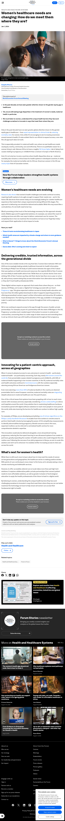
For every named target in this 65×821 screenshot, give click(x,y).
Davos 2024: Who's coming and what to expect (20, 247)
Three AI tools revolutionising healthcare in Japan (21, 231)
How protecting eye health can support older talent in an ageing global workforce (15, 697)
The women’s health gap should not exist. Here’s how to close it (16, 667)
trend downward (31, 383)
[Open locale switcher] (2, 816)
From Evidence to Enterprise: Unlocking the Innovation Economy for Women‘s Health (15, 728)
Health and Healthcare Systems (14, 10)
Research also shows (8, 194)
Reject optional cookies (50, 812)
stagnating (58, 392)
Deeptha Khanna (6, 85)
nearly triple (5, 163)
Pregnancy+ (5, 290)
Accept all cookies (50, 807)
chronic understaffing (48, 402)
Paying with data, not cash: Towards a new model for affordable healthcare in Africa (47, 697)
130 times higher (45, 149)
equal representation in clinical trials (37, 132)
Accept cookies (34, 344)
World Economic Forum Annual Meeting (16, 98)
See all (61, 642)
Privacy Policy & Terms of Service (32, 811)
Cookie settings (50, 816)
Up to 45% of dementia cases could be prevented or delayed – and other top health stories (47, 728)
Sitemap (32, 814)
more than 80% (21, 390)
